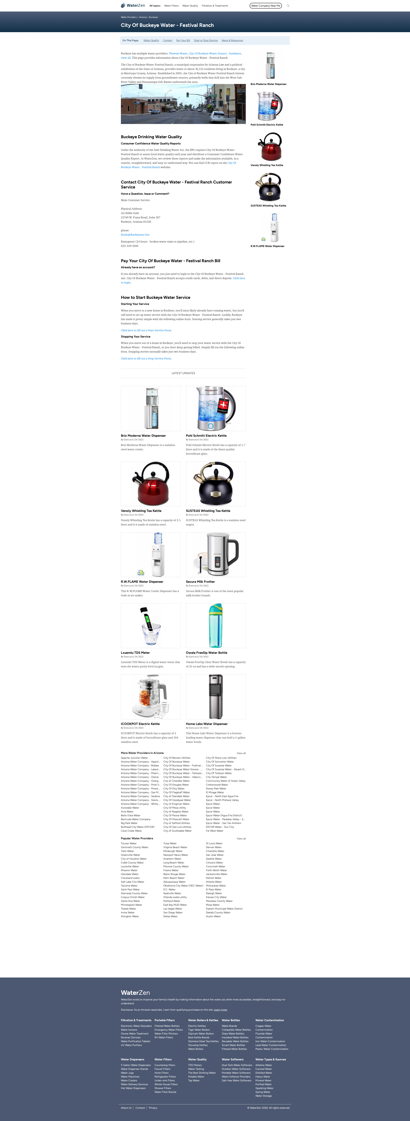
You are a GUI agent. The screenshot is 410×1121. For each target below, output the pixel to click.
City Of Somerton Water (220, 761)
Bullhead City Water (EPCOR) (138, 826)
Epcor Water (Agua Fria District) (224, 815)
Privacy (153, 1107)
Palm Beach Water (173, 877)
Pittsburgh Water (172, 851)
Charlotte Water (215, 851)
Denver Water (213, 847)
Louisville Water (130, 866)
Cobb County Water (132, 862)
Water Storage (263, 1095)
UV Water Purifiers (131, 1045)
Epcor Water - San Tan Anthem (223, 823)
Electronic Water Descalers (136, 1025)
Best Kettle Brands (198, 1037)
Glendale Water (130, 874)
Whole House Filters (166, 1084)
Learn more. (220, 1009)
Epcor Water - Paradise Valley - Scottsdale (230, 819)
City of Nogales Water (176, 811)
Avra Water (127, 811)
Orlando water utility (175, 897)
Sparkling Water (264, 1088)
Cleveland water (130, 877)
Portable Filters (165, 1020)
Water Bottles (231, 1020)
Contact (167, 40)
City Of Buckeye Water (176, 761)
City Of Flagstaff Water (176, 792)
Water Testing (196, 1068)
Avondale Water (130, 807)
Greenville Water (130, 854)
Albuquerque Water (174, 881)
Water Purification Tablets (135, 1041)
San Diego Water (172, 912)
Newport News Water (175, 854)
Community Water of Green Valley (226, 780)
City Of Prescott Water (176, 819)
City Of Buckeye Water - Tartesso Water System (190, 773)
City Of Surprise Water (219, 765)
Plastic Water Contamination (271, 1048)
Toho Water (127, 851)
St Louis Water (214, 843)
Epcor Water (213, 803)
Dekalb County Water (218, 912)
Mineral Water (263, 1080)
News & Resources (232, 40)
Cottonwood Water (217, 784)
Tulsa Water (169, 843)
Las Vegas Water (172, 908)
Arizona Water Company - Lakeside (141, 769)
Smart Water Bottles (233, 1045)
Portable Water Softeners (236, 1072)
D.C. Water (169, 889)
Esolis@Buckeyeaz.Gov (135, 234)
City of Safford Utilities (176, 823)
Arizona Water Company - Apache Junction (146, 761)
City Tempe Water (216, 777)
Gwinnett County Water (134, 847)
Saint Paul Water (130, 889)
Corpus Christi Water (133, 897)
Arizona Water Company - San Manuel (143, 792)
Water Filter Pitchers (166, 1033)
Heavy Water (262, 1076)
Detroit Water (213, 877)
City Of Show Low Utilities (221, 757)
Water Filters (171, 5)
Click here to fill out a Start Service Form (146, 330)
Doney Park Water (216, 788)
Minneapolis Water (131, 904)
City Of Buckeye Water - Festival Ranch (186, 765)
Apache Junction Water (134, 757)
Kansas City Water (216, 897)
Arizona (143, 17)
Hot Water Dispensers (133, 1088)
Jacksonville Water (216, 874)
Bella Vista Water (130, 815)
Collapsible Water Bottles (236, 1029)
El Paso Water (213, 889)
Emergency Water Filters (169, 1029)
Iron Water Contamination (270, 1041)
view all (126, 57)
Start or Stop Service (206, 40)
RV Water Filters (164, 1037)
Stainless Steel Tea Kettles (203, 1041)
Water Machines (130, 1076)
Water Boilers (195, 1048)
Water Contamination (269, 1020)
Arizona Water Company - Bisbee (140, 765)
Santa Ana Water (130, 900)
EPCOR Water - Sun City (220, 826)
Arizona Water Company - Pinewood (142, 788)
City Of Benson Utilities (176, 757)
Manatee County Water (219, 900)
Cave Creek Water (131, 830)
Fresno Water (170, 870)
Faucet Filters (162, 1068)
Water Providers (129, 17)
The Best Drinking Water (202, 1072)
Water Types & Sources (270, 1059)
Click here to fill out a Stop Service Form (146, 358)
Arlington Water (130, 916)
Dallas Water (170, 916)
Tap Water (194, 1080)
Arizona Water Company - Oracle (140, 777)
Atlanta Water (214, 881)
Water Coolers (129, 1080)
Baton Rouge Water (174, 874)
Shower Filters (163, 1088)
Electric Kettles (197, 1025)
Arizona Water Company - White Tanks (143, 803)
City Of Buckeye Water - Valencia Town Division (190, 777)
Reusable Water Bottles (235, 1041)
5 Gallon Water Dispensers (136, 1065)
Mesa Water (212, 904)
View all (238, 753)
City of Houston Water (134, 858)
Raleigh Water (214, 893)
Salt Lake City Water (132, 881)
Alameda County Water (134, 893)
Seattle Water (214, 858)
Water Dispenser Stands (134, 1068)
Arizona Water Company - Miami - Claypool (146, 773)
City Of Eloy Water (173, 788)
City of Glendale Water (176, 796)
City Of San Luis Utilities (177, 826)
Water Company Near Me (265, 5)
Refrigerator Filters (165, 1076)
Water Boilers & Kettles (203, 1020)
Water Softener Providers (236, 1076)
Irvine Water (128, 912)
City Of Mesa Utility (174, 807)
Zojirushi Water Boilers (201, 1033)
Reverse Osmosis (130, 1037)
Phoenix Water (178, 53)
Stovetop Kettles (198, 1045)
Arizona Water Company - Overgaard (142, 780)
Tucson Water (128, 843)
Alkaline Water (263, 1065)
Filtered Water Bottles (167, 1025)
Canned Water (263, 1068)
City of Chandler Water (176, 780)
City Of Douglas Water (176, 784)
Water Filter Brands (165, 1091)
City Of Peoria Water (175, 815)
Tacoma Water (129, 885)
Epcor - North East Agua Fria (222, 796)
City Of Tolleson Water (219, 773)
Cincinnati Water (215, 866)
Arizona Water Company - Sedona (140, 796)
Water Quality (190, 5)
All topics (154, 5)
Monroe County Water (176, 866)
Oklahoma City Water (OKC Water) (183, 885)
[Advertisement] (205, 950)
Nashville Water (172, 893)
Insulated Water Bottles (235, 1037)
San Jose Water (215, 854)
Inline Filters (161, 1072)
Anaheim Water (172, 858)
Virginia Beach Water (175, 847)
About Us (126, 1107)
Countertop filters (165, 1065)
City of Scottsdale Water (177, 830)
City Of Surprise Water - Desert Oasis (227, 769)
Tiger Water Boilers (199, 1029)
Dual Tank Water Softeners (237, 1065)
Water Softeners (232, 1059)
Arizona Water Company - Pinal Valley (142, 784)
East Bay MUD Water (175, 904)
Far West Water (214, 830)
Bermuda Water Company (136, 819)
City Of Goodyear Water (177, 800)
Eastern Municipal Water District (224, 908)
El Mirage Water (215, 792)
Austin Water (213, 916)
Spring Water (262, 1091)
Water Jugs (127, 1072)
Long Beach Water (173, 862)
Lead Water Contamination (270, 1045)
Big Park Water (129, 823)
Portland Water (171, 900)
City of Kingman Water (176, 803)
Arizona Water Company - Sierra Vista (142, 800)
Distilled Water (263, 1072)
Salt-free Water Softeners (236, 1080)
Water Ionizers (129, 1029)
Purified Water (263, 1084)
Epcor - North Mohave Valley (222, 800)
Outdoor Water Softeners (236, 1068)
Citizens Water (214, 862)
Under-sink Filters (165, 1080)
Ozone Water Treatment (134, 1033)
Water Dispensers (132, 1059)
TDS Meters (195, 1065)
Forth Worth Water (216, 870)
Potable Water (196, 1076)
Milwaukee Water (216, 885)
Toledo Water (128, 908)
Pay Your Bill (183, 40)
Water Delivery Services (134, 1084)
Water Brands (229, 1025)
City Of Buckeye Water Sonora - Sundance (215, 53)
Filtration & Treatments (215, 5)
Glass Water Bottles (233, 1033)
